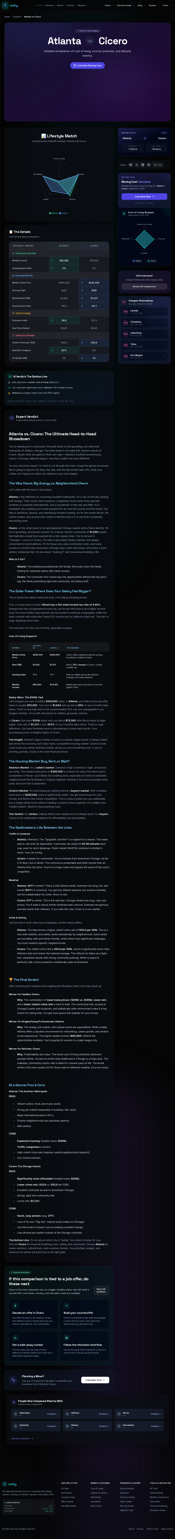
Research (49, 5)
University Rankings (158, 1506)
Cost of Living (97, 1488)
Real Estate (96, 1497)
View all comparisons (20, 1438)
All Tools (154, 1488)
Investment (95, 1501)
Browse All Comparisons (144, 286)
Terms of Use (152, 1529)
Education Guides (158, 1510)
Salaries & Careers (99, 1493)
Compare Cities (68, 1497)
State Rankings (156, 1493)
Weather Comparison (159, 1497)
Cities (108, 5)
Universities (155, 1501)
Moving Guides (127, 1506)
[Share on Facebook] (130, 164)
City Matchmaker (68, 1506)
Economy (70, 5)
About (131, 1529)
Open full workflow (101, 1290)
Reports (60, 5)
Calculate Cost (94, 1380)
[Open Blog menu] (145, 5)
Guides (152, 5)
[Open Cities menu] (113, 5)
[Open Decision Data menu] (134, 5)
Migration (81, 5)
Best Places (66, 1493)
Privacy (140, 1529)
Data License (167, 1529)
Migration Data (126, 1510)
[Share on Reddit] (148, 164)
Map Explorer (67, 1501)
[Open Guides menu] (159, 5)
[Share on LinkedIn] (142, 164)
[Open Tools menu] (171, 5)
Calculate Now (143, 196)
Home (7, 17)
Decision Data (124, 5)
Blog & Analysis (127, 1488)
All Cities (65, 1488)
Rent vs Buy (96, 1506)
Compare (17, 17)
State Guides (126, 1501)
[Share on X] (136, 164)
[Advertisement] (87, 89)
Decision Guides (127, 1497)
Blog (140, 5)
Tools (165, 5)
